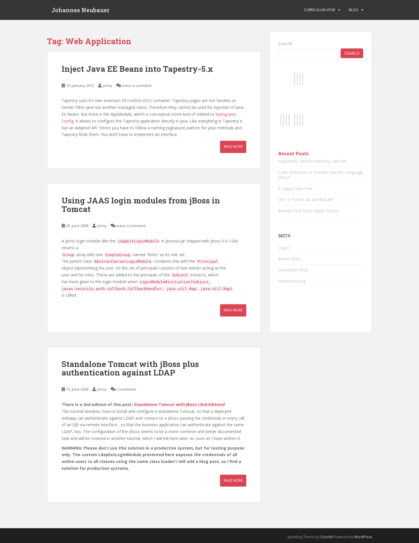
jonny (107, 85)
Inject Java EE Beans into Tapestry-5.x (137, 69)
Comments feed (293, 270)
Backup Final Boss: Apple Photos (308, 210)
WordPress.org (292, 281)
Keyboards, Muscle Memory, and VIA (312, 161)
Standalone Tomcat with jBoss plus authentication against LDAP (130, 368)
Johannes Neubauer (80, 10)
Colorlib (326, 536)
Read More (233, 146)
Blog (353, 9)
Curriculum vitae (319, 9)
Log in (284, 247)
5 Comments (126, 389)
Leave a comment (136, 85)
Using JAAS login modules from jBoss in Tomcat (141, 205)
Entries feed (289, 259)
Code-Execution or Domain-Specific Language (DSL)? (320, 175)
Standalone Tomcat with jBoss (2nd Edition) (179, 404)
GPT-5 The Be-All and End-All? (305, 199)
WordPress (363, 536)
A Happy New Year (295, 188)
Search (285, 43)
